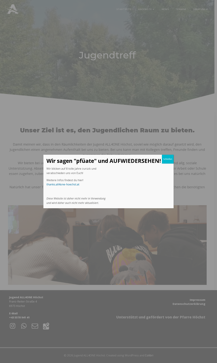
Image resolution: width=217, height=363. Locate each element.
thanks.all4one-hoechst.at (62, 184)
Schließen (167, 159)
